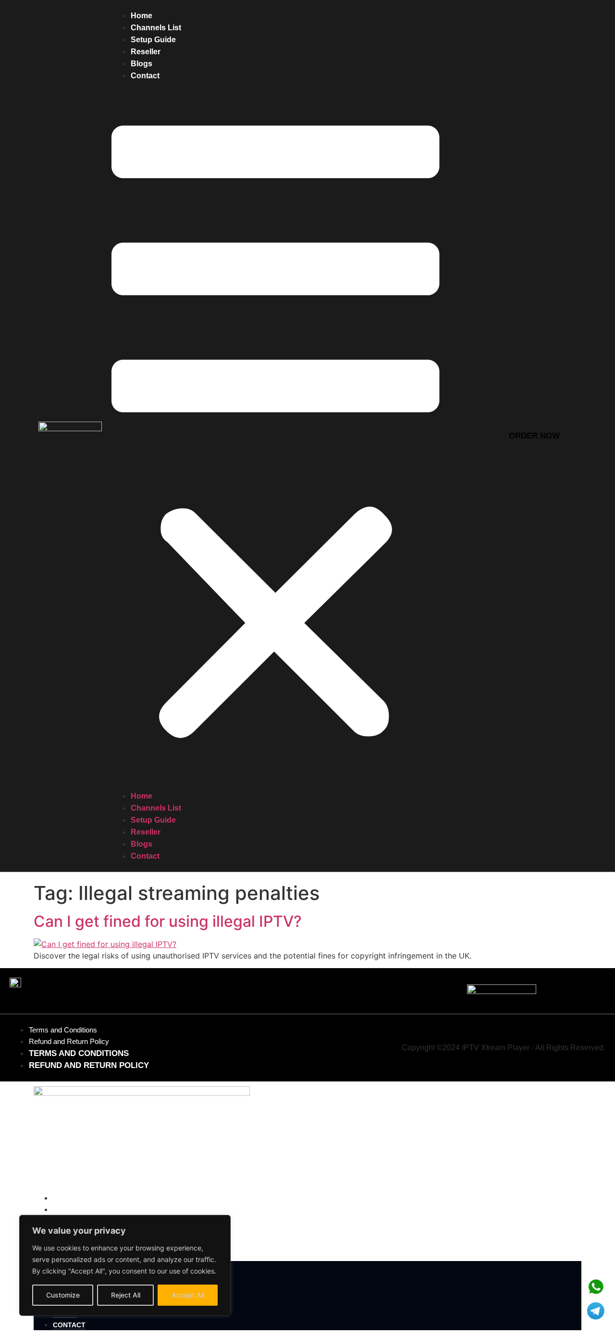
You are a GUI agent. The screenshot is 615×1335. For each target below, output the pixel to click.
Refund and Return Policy (69, 1041)
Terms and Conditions (63, 1030)
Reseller (145, 52)
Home (141, 16)
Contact (145, 76)
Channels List (156, 28)
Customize (63, 1295)
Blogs (141, 64)
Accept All (188, 1295)
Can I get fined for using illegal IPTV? (168, 921)
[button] (275, 436)
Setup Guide (153, 40)
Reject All (125, 1295)
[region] (125, 1265)
